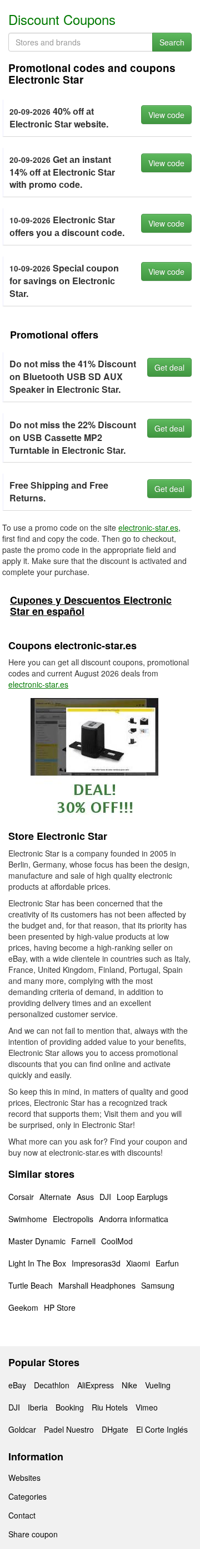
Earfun (167, 1263)
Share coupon (33, 1534)
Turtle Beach (30, 1285)
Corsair (21, 1196)
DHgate (115, 1429)
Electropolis (73, 1218)
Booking (70, 1407)
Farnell (83, 1241)
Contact (22, 1515)
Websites (24, 1477)
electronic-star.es (148, 527)
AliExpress (95, 1385)
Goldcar (22, 1429)
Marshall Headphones (97, 1285)
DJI (105, 1196)
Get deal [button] (169, 367)
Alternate (55, 1196)
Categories (27, 1496)
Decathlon (51, 1385)
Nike (129, 1385)
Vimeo (147, 1407)
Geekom (23, 1307)
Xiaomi (138, 1263)
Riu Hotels (110, 1407)
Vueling (158, 1385)
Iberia (38, 1407)
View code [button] (166, 114)
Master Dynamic (37, 1241)
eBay (17, 1385)
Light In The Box (37, 1263)
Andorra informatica (133, 1218)
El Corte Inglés (162, 1429)
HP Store (60, 1307)
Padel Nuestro (69, 1429)
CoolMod (117, 1241)
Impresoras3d (96, 1263)
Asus (85, 1196)
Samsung (157, 1285)
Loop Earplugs (142, 1196)
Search (171, 42)
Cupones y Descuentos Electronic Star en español (91, 605)
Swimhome (27, 1218)
